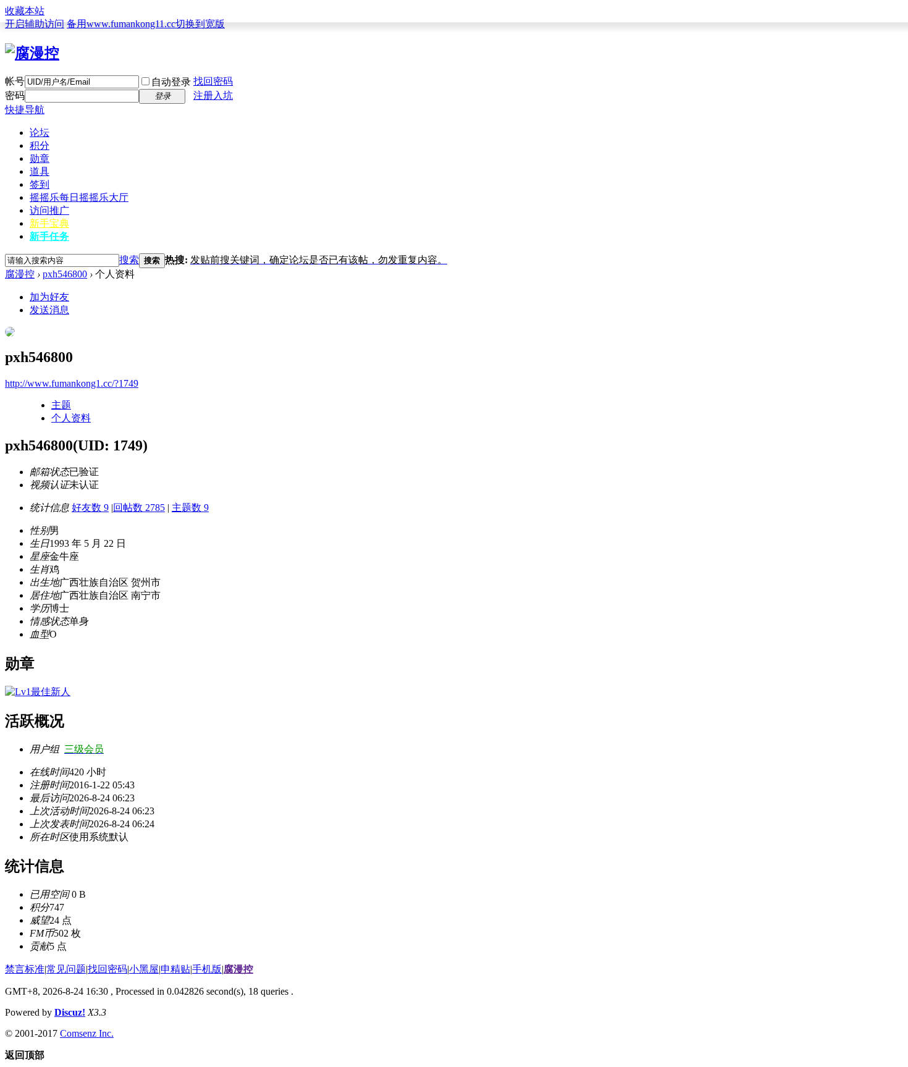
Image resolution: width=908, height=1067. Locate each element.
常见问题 (66, 969)
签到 (39, 184)
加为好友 (49, 297)
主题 (61, 405)
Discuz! (69, 1012)
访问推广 (49, 210)
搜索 (129, 260)
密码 (15, 95)
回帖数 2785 (139, 507)
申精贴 (175, 969)
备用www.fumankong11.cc (121, 24)
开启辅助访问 (34, 24)
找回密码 (213, 81)
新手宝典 (49, 223)
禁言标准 (24, 969)
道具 (39, 171)
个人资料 (71, 418)
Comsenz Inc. (87, 1033)
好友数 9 (90, 507)
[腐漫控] (32, 53)
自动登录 (171, 82)
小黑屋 (144, 969)
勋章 (39, 158)
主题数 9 (190, 507)
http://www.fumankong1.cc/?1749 (71, 383)
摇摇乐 (79, 197)
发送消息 (49, 310)
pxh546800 (65, 274)
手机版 (207, 969)
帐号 (15, 81)
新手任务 (49, 236)
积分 (39, 145)
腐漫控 (20, 274)
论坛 (39, 132)
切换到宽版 (200, 24)
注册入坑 (213, 95)
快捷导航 (24, 109)
